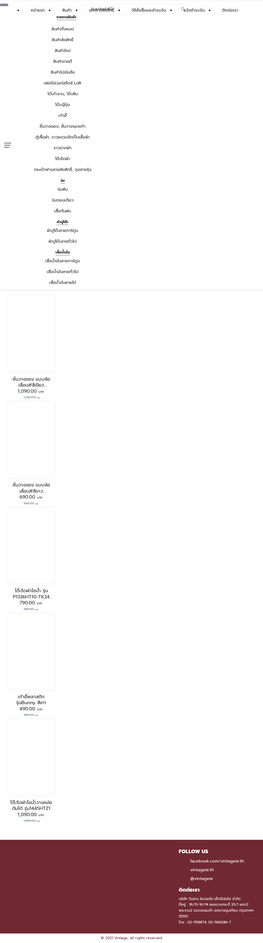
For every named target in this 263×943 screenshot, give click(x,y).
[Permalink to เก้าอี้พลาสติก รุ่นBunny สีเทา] (31, 651)
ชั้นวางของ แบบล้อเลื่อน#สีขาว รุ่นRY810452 (31, 491)
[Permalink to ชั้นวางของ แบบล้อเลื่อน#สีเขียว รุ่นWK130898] (31, 333)
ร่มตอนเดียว (62, 200)
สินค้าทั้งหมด (62, 29)
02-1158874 (196, 922)
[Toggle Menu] (4, 5)
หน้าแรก (38, 10)
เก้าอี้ (63, 115)
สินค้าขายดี (62, 61)
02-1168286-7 (219, 922)
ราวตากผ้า (62, 148)
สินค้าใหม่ (63, 51)
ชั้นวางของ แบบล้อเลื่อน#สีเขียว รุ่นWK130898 (31, 385)
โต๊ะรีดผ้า (62, 159)
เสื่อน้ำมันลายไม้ (62, 283)
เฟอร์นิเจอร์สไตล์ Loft (62, 83)
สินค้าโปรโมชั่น (63, 72)
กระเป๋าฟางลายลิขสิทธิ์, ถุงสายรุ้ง (62, 170)
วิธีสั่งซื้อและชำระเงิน (149, 10)
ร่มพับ (63, 189)
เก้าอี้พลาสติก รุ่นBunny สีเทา (31, 699)
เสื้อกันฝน (62, 211)
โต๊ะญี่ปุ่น (62, 105)
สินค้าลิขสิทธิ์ (62, 40)
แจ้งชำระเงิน (194, 10)
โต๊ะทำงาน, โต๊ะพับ (63, 94)
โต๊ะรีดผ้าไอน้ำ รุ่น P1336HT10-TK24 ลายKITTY (31, 596)
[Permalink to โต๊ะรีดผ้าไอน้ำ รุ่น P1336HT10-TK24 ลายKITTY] (31, 545)
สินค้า (67, 10)
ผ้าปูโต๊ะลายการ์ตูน (62, 231)
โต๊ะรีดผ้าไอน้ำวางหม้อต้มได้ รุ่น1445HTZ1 (31, 805)
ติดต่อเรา (230, 10)
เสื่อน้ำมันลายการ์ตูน (62, 261)
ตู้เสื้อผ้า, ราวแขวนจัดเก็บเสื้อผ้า (62, 137)
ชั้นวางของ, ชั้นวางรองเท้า (63, 126)
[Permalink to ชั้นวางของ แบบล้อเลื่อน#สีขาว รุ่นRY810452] (31, 439)
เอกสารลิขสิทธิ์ (101, 10)
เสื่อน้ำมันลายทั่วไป (62, 272)
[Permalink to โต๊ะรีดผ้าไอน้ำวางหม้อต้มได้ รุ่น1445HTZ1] (31, 757)
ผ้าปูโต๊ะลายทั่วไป (63, 241)
